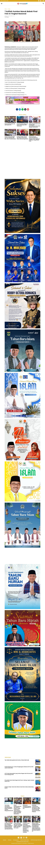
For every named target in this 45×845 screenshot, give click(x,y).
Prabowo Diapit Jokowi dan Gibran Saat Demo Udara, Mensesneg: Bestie (22, 137)
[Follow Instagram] (42, 1)
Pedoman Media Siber (24, 840)
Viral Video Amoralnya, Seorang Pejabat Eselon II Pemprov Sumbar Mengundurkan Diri (9, 808)
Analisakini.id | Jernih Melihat (22, 843)
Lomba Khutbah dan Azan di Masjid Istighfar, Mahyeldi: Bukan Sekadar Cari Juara (18, 825)
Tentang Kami (16, 840)
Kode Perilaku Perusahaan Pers (22, 841)
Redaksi (4, 840)
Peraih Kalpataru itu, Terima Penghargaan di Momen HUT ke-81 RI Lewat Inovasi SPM (19, 767)
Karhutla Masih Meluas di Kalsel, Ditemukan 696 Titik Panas (22, 125)
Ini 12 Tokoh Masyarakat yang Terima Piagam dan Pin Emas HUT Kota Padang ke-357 (19, 774)
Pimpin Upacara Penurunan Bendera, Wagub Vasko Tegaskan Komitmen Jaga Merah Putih (34, 139)
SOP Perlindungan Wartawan (36, 840)
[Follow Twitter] (40, 1)
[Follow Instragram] (24, 838)
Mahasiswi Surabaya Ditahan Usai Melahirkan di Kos (27, 807)
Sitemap (9, 840)
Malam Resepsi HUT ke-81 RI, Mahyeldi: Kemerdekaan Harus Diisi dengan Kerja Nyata (34, 125)
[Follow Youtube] (43, 1)
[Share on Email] (28, 109)
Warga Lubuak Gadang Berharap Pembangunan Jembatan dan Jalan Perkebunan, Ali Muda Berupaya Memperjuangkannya (36, 827)
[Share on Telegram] (25, 109)
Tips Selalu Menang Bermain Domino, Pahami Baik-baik (17, 760)
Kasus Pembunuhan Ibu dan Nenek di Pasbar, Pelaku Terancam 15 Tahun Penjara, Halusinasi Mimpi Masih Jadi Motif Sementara (17, 809)
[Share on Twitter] (20, 109)
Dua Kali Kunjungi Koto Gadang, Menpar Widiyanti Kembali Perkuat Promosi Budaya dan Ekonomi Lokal (9, 826)
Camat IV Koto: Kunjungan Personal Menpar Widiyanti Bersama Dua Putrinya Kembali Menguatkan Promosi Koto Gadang (27, 828)
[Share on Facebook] (17, 109)
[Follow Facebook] (39, 1)
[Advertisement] (22, 154)
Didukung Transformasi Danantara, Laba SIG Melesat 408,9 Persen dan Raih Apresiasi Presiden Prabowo (36, 808)
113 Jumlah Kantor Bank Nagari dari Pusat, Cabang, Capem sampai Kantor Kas (19, 781)
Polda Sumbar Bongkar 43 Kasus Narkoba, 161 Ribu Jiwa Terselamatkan (10, 137)
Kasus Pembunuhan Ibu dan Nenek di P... (10, 124)
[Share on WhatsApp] (22, 109)
